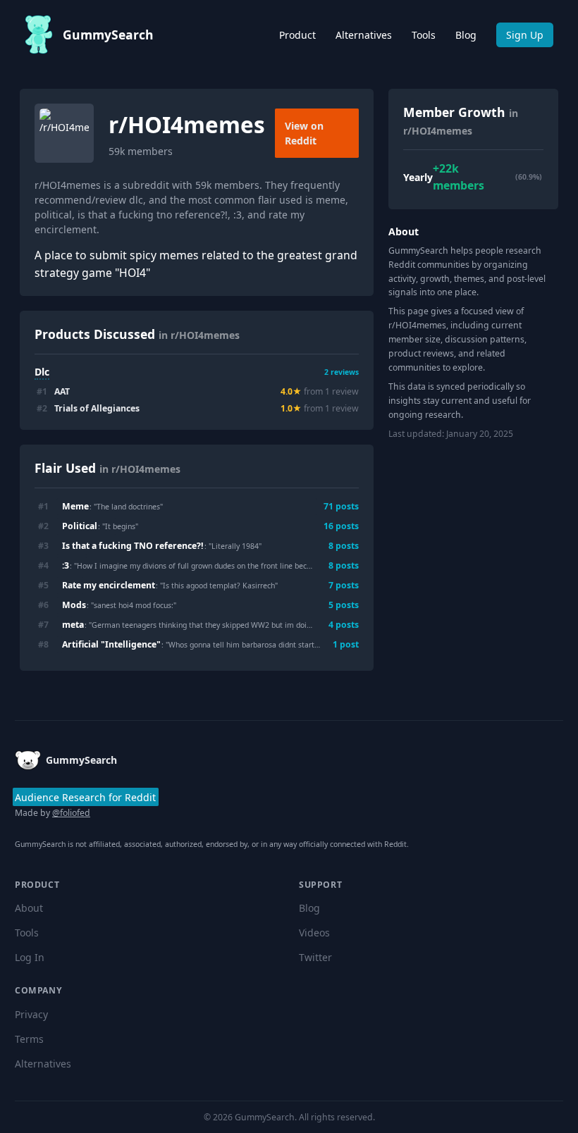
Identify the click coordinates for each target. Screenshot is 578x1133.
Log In (29, 957)
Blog (465, 35)
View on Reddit (304, 133)
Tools (424, 35)
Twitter (315, 957)
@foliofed (71, 813)
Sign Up (524, 35)
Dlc (42, 371)
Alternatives (364, 35)
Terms (29, 1039)
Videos (314, 932)
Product (297, 35)
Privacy (31, 1014)
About (29, 908)
